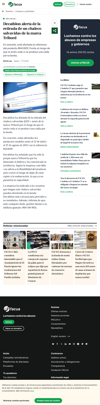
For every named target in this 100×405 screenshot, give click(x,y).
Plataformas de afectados (16, 362)
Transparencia (58, 366)
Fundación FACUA (60, 370)
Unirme (58, 4)
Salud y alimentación (69, 147)
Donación (69, 4)
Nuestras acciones (60, 315)
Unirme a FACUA (80, 62)
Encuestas (8, 366)
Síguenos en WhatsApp (14, 74)
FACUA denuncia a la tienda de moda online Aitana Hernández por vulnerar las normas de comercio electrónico (62, 262)
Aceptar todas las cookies (48, 400)
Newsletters (57, 328)
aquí (32, 391)
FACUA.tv (55, 319)
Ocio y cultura (66, 102)
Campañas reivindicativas (15, 357)
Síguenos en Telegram (35, 74)
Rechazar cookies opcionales (16, 400)
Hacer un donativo (13, 328)
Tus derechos (9, 377)
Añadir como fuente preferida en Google (20, 70)
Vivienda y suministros (70, 171)
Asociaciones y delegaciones (65, 362)
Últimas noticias (59, 311)
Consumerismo (58, 324)
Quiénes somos (58, 357)
